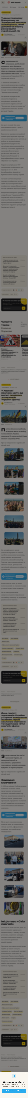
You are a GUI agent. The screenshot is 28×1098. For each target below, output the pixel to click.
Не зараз (14, 1095)
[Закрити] (25, 1074)
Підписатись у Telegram (15, 1091)
